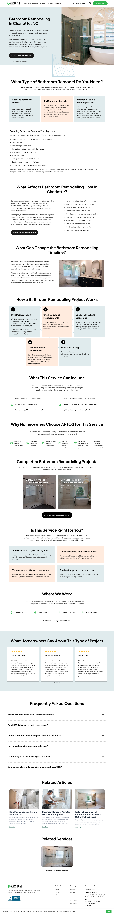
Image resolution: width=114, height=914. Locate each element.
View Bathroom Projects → (20, 62)
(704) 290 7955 (80, 3)
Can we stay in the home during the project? (29, 756)
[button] (8, 664)
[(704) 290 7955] (73, 3)
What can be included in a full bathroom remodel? (31, 714)
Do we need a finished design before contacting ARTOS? (35, 767)
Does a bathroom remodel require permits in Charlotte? (34, 735)
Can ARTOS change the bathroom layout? (28, 725)
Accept (108, 911)
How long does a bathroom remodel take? (28, 746)
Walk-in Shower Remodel (57, 870)
